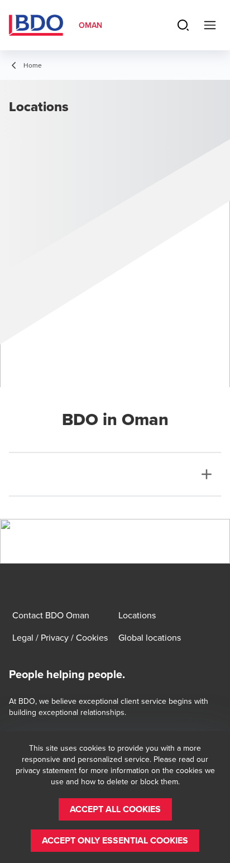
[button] (115, 809)
